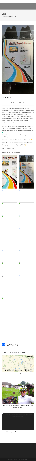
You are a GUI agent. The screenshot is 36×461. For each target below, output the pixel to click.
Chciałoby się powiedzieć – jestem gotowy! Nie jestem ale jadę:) (18, 406)
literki (22, 103)
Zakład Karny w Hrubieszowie (20, 118)
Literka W (18, 374)
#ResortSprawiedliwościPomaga (11, 152)
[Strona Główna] (2, 16)
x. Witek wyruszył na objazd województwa (18, 432)
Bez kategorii (14, 103)
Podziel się (12, 345)
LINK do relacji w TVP (8, 148)
